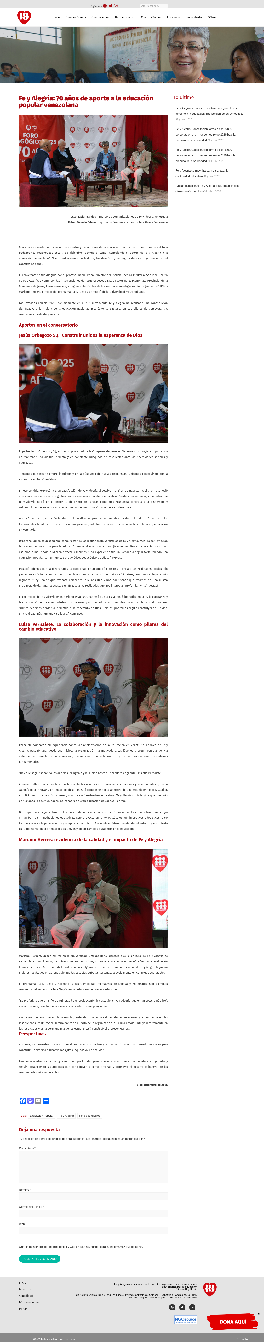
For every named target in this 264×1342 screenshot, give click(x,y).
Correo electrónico (31, 1206)
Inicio (56, 17)
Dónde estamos (29, 1302)
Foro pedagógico (89, 1115)
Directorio (25, 1289)
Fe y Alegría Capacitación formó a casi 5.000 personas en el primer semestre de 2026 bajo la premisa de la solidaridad (205, 134)
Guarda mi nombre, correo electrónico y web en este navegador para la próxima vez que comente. (81, 1246)
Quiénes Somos (76, 17)
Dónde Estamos (125, 17)
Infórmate (173, 17)
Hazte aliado (194, 17)
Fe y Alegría (66, 1115)
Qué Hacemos (100, 17)
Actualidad (26, 1295)
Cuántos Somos (151, 17)
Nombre (25, 1189)
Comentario (27, 1148)
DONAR (212, 17)
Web (22, 1224)
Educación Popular (41, 1115)
